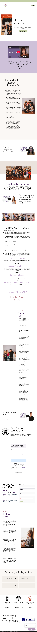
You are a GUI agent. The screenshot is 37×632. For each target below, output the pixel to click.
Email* (20, 493)
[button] (20, 498)
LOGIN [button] (33, 5)
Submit (21, 501)
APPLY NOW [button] (23, 31)
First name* (21, 485)
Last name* (21, 489)
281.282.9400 (8, 492)
